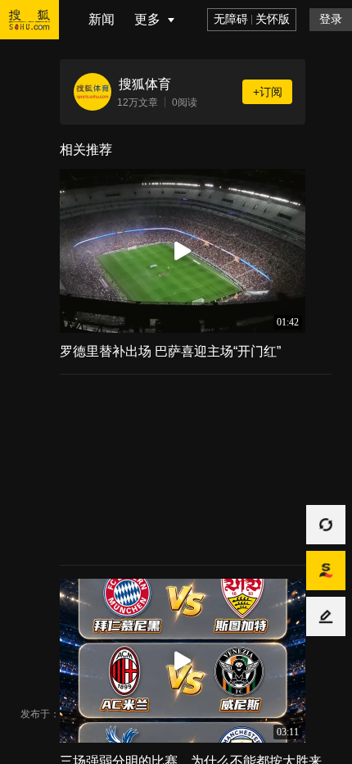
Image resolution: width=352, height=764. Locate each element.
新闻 (101, 19)
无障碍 (231, 19)
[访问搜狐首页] (39, 36)
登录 (330, 19)
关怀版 (272, 19)
